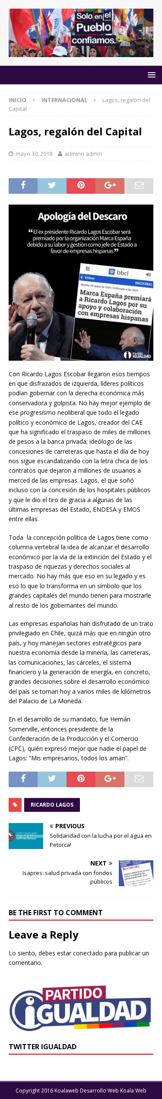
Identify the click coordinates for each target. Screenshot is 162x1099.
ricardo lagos (52, 804)
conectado (88, 953)
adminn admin (83, 153)
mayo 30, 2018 (34, 153)
